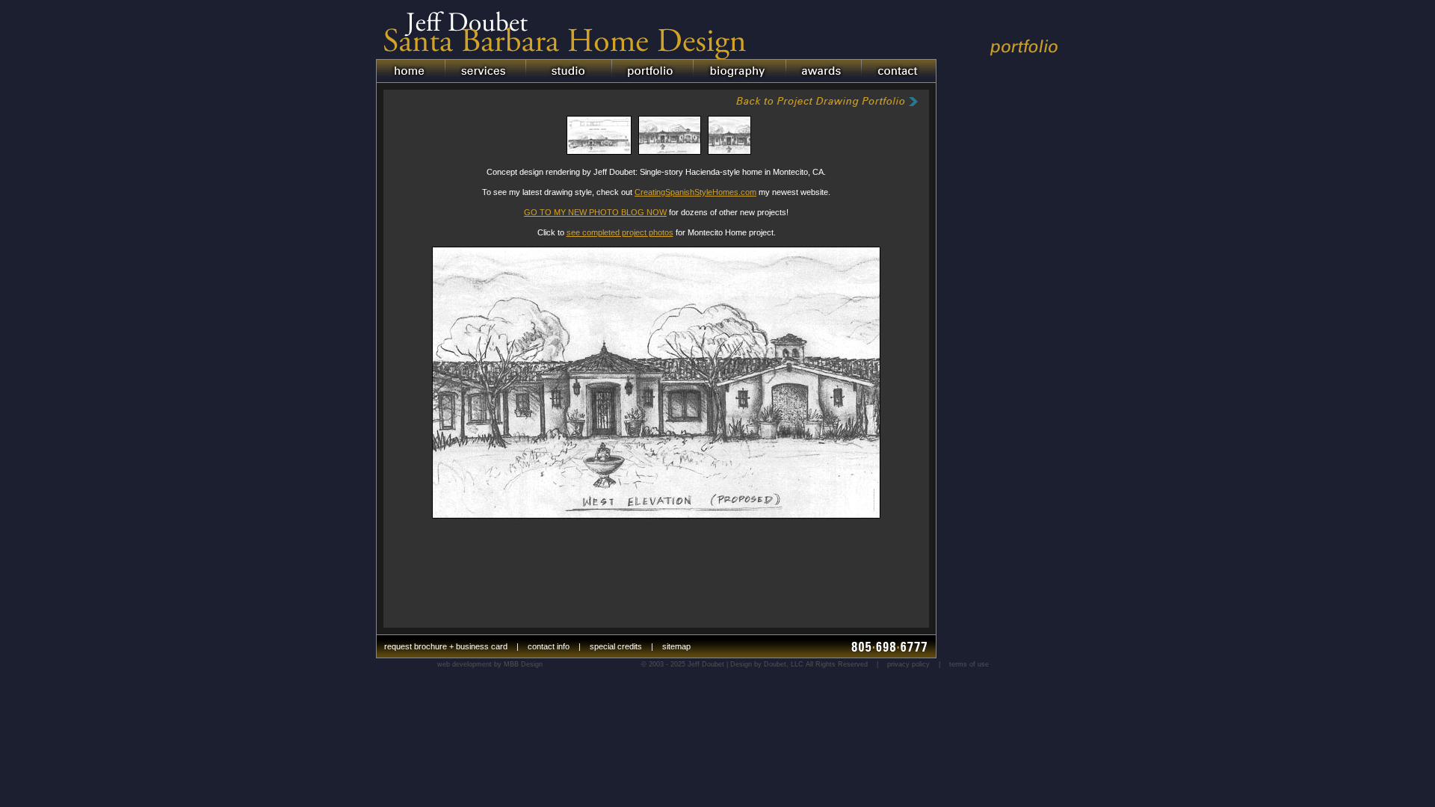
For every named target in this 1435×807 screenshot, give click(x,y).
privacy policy (908, 664)
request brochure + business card (445, 646)
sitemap (676, 646)
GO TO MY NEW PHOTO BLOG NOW (595, 212)
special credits (616, 646)
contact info (549, 646)
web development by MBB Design (490, 664)
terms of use (969, 664)
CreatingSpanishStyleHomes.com (695, 192)
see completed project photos (620, 232)
